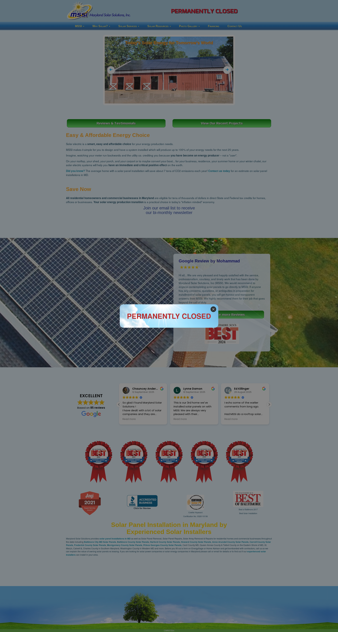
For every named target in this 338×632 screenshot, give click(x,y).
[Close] (213, 309)
